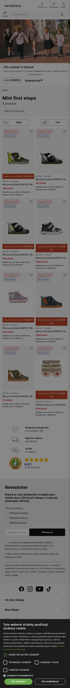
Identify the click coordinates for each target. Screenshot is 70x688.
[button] (35, 675)
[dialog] (35, 344)
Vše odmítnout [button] (50, 681)
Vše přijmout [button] (18, 681)
